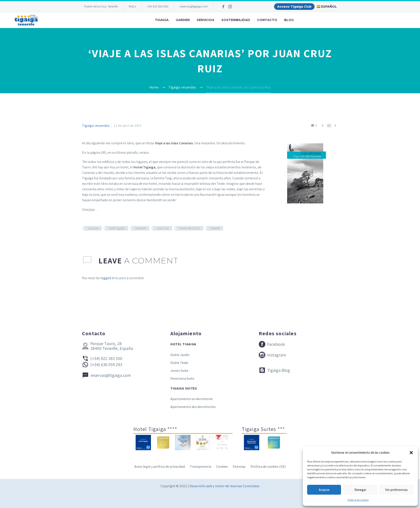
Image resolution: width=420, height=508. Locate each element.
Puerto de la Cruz (189, 228)
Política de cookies (358, 499)
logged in (107, 278)
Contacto (267, 20)
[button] (411, 452)
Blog (289, 20)
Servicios (205, 20)
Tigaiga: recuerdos (96, 125)
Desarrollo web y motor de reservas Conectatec (224, 486)
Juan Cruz (163, 228)
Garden (183, 20)
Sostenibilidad (235, 20)
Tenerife (215, 228)
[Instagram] (230, 6)
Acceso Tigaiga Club (294, 7)
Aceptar (324, 490)
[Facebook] (223, 6)
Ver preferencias (396, 490)
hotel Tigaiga (117, 228)
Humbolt (140, 228)
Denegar (360, 490)
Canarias (93, 228)
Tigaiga (162, 20)
